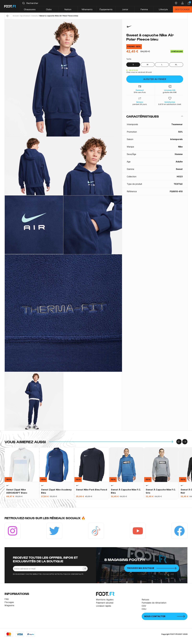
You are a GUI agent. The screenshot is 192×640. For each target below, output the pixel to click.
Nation (67, 9)
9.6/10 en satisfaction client (169, 104)
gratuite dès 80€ (170, 92)
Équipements (106, 9)
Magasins (9, 605)
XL (176, 65)
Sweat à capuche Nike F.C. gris (161, 491)
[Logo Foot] (10, 6)
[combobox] (96, 3)
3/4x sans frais (140, 92)
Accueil (16, 16)
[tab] (154, 116)
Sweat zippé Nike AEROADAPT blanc (16, 491)
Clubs (49, 9)
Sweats (34, 16)
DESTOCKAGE (182, 9)
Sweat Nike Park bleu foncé (91, 489)
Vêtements (87, 9)
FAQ (7, 599)
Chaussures (30, 9)
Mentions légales (105, 599)
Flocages (9, 602)
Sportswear (25, 16)
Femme (144, 9)
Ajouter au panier (154, 79)
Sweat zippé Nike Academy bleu (56, 491)
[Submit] (23, 3)
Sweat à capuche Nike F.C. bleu (126, 491)
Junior (125, 9)
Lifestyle (163, 9)
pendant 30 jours (140, 104)
